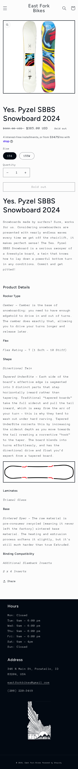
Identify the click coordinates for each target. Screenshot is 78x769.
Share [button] (12, 581)
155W (26, 155)
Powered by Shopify (52, 763)
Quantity (9, 164)
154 (9, 155)
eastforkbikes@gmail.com (29, 682)
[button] (5, 8)
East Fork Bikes (33, 763)
